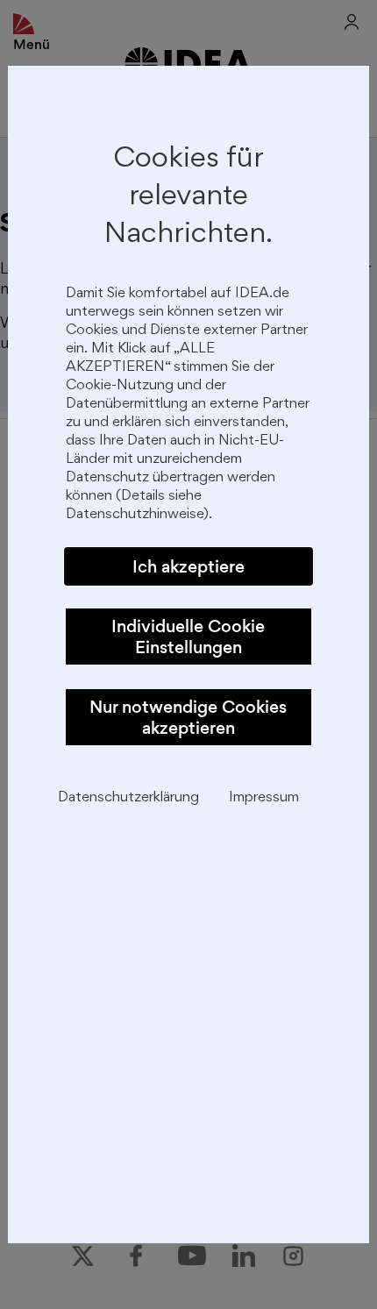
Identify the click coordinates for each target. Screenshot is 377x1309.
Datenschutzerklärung (128, 798)
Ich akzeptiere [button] (188, 566)
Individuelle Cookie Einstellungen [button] (188, 636)
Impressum (264, 798)
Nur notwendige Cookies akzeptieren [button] (188, 717)
